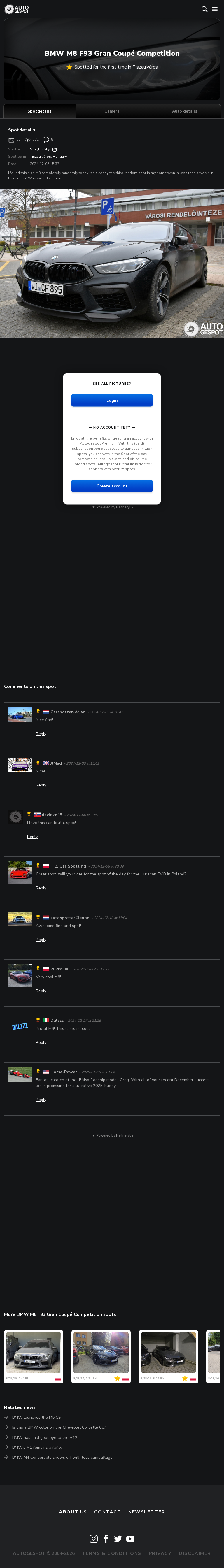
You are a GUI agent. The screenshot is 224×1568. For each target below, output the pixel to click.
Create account (112, 486)
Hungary (60, 156)
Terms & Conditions (111, 1553)
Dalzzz (57, 1020)
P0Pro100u (61, 969)
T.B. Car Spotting (68, 866)
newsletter (146, 1512)
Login (112, 400)
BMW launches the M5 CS (36, 1417)
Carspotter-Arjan (67, 712)
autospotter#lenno (70, 918)
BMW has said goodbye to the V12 (44, 1437)
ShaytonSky (40, 149)
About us (73, 1512)
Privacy (160, 1553)
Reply (41, 734)
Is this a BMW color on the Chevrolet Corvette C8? (59, 1427)
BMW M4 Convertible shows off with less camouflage (62, 1457)
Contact (107, 1512)
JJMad (56, 763)
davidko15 (52, 815)
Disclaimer (195, 1553)
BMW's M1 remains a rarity (37, 1447)
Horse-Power (63, 1072)
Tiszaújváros (40, 156)
